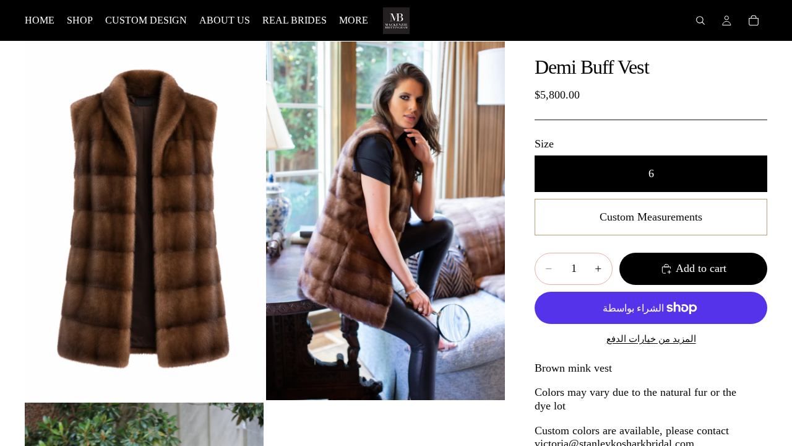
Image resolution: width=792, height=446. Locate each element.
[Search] (700, 20)
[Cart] (753, 20)
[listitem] (353, 20)
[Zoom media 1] (144, 220)
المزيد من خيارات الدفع (651, 339)
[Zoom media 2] (385, 220)
